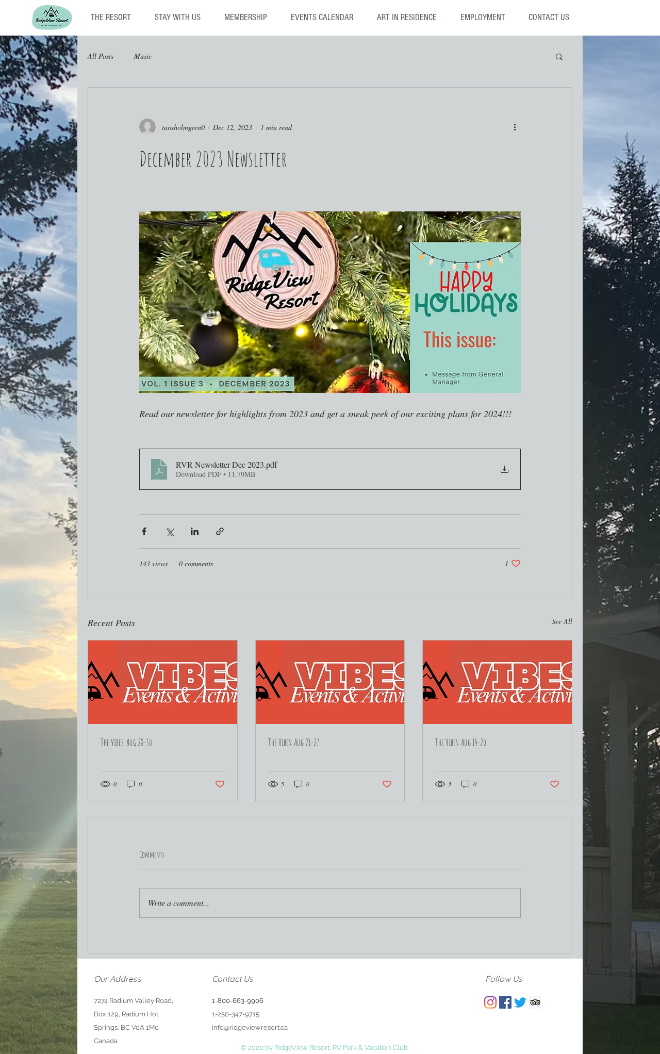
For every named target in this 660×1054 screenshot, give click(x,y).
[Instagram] (490, 1002)
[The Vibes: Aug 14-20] (497, 682)
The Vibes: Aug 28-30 (126, 742)
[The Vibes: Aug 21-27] (330, 682)
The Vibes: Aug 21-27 (293, 742)
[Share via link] (220, 531)
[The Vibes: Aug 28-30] (162, 682)
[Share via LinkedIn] (195, 531)
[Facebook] (505, 1002)
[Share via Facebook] (144, 531)
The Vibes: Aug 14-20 (460, 742)
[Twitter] (520, 1002)
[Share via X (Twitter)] (169, 531)
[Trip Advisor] (535, 1002)
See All (562, 621)
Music (143, 56)
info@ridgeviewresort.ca (250, 1027)
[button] (559, 56)
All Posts (100, 56)
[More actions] (514, 127)
